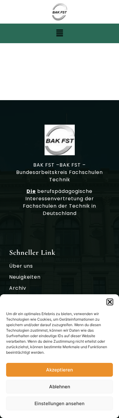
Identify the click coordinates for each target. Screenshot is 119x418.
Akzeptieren (59, 370)
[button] (110, 302)
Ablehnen (59, 387)
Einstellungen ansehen (59, 403)
